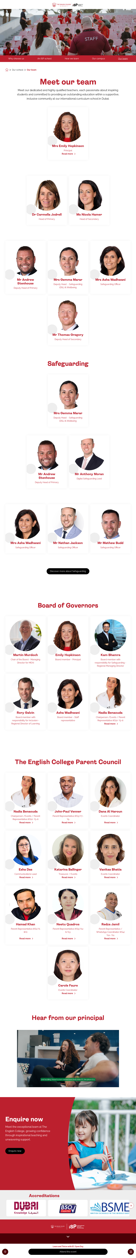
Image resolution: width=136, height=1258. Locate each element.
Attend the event (68, 1251)
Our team (123, 59)
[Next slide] (131, 1205)
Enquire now (15, 1151)
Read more (67, 154)
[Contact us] (5, 1252)
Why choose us (16, 59)
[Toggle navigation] (131, 1252)
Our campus (98, 59)
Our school (17, 70)
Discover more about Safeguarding (68, 571)
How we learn (72, 59)
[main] (68, 632)
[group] (26, 1208)
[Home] (68, 4)
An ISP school (44, 59)
